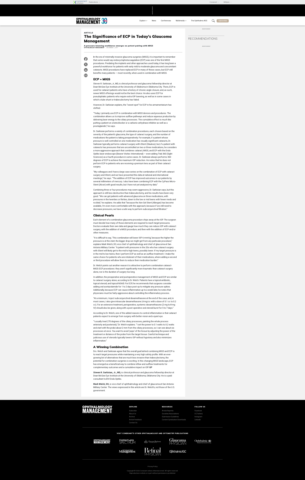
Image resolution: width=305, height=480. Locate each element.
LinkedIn (198, 420)
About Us (132, 414)
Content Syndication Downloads (174, 420)
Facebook (198, 411)
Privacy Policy (153, 466)
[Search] (213, 21)
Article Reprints (167, 411)
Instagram (198, 417)
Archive (132, 417)
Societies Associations (170, 414)
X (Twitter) (199, 414)
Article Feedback (135, 420)
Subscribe (223, 21)
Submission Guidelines (170, 417)
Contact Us (133, 423)
